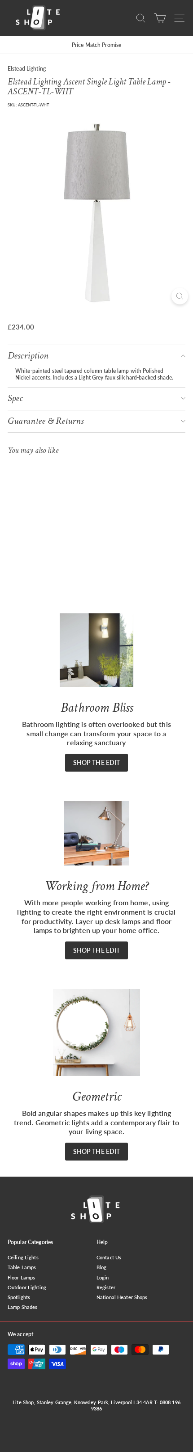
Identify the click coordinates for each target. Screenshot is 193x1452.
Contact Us (108, 1257)
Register (105, 1287)
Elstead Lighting (27, 68)
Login (102, 1277)
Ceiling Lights (23, 1257)
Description (28, 355)
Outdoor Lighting (27, 1287)
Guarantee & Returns (45, 420)
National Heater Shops (122, 1297)
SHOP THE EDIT (96, 762)
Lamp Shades (22, 1307)
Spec (15, 398)
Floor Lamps (21, 1277)
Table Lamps (22, 1267)
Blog (101, 1267)
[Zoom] (179, 296)
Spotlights (19, 1297)
